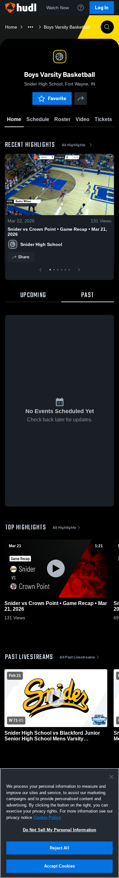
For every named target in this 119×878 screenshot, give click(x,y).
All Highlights (74, 145)
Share (23, 257)
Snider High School (41, 244)
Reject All (59, 848)
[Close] (111, 777)
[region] (59, 823)
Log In (102, 7)
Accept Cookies (59, 866)
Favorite (57, 98)
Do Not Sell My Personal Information (59, 829)
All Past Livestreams (77, 657)
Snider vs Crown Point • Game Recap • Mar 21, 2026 (57, 232)
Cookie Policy (47, 817)
